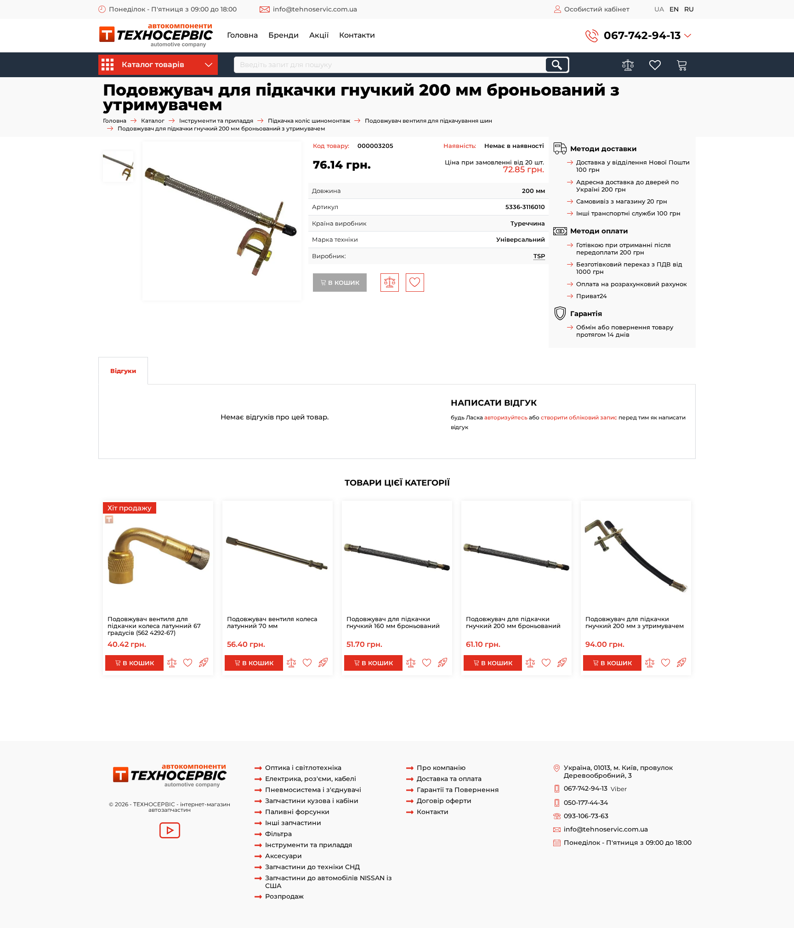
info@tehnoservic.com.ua (315, 9)
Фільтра (278, 834)
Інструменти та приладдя (216, 120)
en (674, 9)
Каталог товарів (153, 64)
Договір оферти (444, 801)
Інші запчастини (293, 823)
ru (689, 9)
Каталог (152, 120)
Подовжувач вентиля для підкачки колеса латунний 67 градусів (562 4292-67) (154, 625)
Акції (319, 35)
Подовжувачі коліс (292, 732)
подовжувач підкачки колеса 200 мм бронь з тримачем (184, 715)
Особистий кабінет (597, 9)
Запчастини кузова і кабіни (311, 801)
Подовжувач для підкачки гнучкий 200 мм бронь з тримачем (450, 698)
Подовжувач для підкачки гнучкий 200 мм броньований (513, 622)
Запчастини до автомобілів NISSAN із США (328, 882)
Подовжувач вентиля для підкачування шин (428, 120)
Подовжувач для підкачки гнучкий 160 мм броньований (393, 622)
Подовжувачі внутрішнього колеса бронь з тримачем (407, 732)
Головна (242, 35)
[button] (638, 35)
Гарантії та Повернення (458, 790)
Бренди (283, 35)
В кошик (342, 282)
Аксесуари (283, 856)
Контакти (357, 35)
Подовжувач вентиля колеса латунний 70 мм (272, 622)
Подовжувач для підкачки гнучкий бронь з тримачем (241, 706)
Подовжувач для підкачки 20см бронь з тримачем (586, 706)
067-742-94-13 (642, 35)
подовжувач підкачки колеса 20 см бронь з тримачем (356, 715)
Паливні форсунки (297, 812)
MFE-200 (261, 723)
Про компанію (441, 768)
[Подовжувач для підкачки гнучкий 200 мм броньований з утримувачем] (221, 220)
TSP (539, 256)
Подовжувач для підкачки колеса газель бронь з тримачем (535, 715)
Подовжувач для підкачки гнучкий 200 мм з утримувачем (634, 622)
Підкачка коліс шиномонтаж (309, 120)
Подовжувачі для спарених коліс (209, 732)
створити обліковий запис (579, 417)
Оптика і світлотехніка (303, 768)
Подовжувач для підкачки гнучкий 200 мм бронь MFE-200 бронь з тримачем (232, 698)
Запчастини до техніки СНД (312, 867)
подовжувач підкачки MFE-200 (395, 723)
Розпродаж (284, 896)
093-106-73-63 (586, 816)
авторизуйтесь (505, 417)
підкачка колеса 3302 (212, 723)
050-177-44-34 (586, 803)
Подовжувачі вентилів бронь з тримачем (510, 723)
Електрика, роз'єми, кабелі (310, 779)
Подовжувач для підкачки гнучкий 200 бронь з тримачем (416, 706)
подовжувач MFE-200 (311, 723)
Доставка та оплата (449, 779)
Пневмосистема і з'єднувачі (313, 790)
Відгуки (123, 370)
